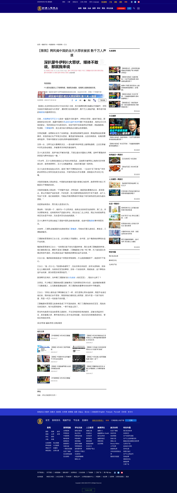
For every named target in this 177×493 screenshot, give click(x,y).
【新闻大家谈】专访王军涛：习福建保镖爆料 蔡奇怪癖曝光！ (130, 96)
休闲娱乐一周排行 (116, 155)
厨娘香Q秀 (113, 448)
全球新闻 (66, 430)
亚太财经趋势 (67, 454)
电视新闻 (52, 44)
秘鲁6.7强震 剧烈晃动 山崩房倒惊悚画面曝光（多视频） (130, 88)
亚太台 (87, 412)
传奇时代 (126, 433)
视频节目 (45, 44)
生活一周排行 (114, 204)
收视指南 (57, 472)
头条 (89, 8)
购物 (126, 2)
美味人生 (113, 441)
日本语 (123, 412)
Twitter (135, 2)
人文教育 (90, 428)
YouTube (139, 2)
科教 (52, 439)
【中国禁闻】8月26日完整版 (60, 335)
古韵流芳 (89, 436)
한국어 (130, 412)
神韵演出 (48, 450)
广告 (110, 2)
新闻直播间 (122, 8)
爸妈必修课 (89, 443)
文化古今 (89, 446)
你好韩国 (113, 436)
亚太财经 (66, 456)
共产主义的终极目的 (129, 438)
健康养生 (101, 428)
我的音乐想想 (114, 456)
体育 (58, 434)
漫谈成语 (89, 441)
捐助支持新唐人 (98, 420)
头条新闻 (112, 51)
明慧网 (98, 476)
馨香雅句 (89, 438)
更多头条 (137, 111)
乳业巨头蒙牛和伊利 (72, 122)
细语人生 (78, 459)
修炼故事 (126, 461)
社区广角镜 (67, 451)
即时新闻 (48, 445)
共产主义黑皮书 (128, 454)
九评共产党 (113, 264)
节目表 (76, 420)
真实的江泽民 (127, 446)
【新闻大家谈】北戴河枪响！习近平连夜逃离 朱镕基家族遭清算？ (130, 79)
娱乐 (58, 431)
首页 (38, 44)
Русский (117, 412)
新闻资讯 (56, 420)
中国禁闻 (59, 44)
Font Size (89, 100)
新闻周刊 (66, 443)
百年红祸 (126, 448)
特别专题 (112, 252)
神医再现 (100, 441)
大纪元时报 (59, 476)
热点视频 (56, 443)
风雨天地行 (126, 451)
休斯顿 (70, 412)
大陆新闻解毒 (79, 456)
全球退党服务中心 (88, 476)
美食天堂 (113, 438)
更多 (127, 476)
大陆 (46, 439)
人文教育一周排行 (116, 179)
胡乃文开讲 (101, 436)
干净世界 (68, 476)
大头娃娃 (71, 277)
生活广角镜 (114, 430)
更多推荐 (137, 150)
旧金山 (80, 412)
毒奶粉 (42, 112)
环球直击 (66, 433)
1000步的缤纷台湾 (115, 453)
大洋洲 (64, 412)
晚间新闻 (66, 438)
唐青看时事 (78, 448)
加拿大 (52, 412)
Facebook (132, 2)
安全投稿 (82, 472)
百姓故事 (126, 456)
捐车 (120, 2)
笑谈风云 (89, 433)
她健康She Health (103, 433)
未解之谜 (89, 430)
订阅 (130, 420)
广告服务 (90, 472)
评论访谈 (110, 8)
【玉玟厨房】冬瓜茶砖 (129, 159)
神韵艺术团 (50, 476)
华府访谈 (66, 446)
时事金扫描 (78, 436)
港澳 (52, 431)
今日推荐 (112, 116)
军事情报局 (78, 446)
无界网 (112, 476)
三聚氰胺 (48, 128)
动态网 (105, 476)
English (102, 412)
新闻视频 (67, 428)
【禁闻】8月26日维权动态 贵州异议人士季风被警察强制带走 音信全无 (96, 338)
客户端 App (107, 472)
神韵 (63, 2)
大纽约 (46, 412)
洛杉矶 (58, 412)
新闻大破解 (78, 443)
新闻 (80, 8)
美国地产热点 (90, 448)
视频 (84, 8)
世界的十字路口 (80, 451)
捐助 (115, 2)
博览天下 (48, 448)
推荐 (94, 8)
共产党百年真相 (128, 436)
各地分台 (75, 2)
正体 (81, 2)
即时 (98, 8)
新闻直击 (66, 441)
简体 (85, 2)
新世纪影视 (120, 476)
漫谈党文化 (126, 459)
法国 (75, 412)
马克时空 (78, 454)
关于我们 (49, 472)
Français (109, 412)
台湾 (52, 434)
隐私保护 (66, 472)
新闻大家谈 (78, 430)
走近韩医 (100, 443)
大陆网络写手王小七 (51, 119)
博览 (103, 8)
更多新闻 (137, 174)
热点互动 (78, 433)
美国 (46, 434)
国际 (46, 431)
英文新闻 (104, 2)
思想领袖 (78, 441)
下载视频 (102, 100)
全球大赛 (56, 450)
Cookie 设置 (88, 490)
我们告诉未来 (113, 256)
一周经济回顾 (67, 448)
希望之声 (77, 476)
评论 (46, 436)
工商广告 (126, 464)
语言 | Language (94, 2)
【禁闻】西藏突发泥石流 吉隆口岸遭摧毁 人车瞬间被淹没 (95, 368)
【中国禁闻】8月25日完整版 (60, 378)
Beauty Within (114, 443)
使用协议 (74, 472)
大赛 (69, 2)
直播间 (85, 420)
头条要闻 (48, 443)
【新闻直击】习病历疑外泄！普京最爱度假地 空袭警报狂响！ (130, 105)
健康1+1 (100, 430)
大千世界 (113, 446)
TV (129, 8)
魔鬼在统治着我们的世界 (131, 441)
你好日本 (113, 433)
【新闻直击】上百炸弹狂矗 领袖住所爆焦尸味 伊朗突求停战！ (130, 70)
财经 (52, 436)
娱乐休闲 (114, 428)
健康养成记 (101, 438)
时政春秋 (78, 438)
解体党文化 (113, 260)
